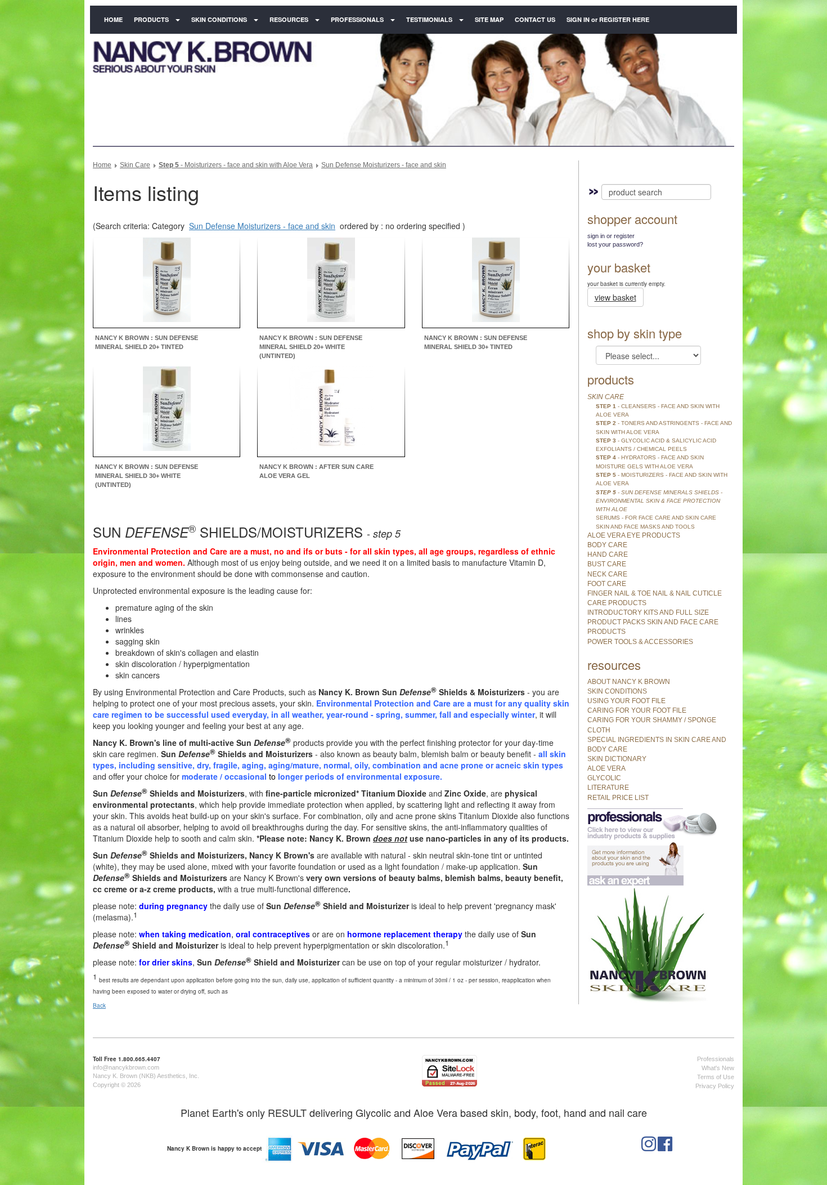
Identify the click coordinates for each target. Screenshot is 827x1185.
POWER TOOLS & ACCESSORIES (640, 642)
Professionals (357, 19)
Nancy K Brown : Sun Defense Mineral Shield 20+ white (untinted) (310, 346)
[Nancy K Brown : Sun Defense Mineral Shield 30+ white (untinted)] (167, 410)
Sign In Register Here (608, 19)
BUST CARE (606, 564)
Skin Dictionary (616, 759)
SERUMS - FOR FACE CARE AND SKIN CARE (656, 518)
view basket (615, 297)
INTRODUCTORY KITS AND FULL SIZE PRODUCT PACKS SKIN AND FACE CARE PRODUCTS (652, 622)
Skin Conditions (219, 19)
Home (113, 19)
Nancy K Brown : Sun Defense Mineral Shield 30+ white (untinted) (146, 475)
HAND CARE (607, 554)
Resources (288, 19)
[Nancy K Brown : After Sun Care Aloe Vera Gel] (331, 410)
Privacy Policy (714, 1086)
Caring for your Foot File (636, 710)
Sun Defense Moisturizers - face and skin (383, 165)
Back (99, 1005)
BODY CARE (607, 545)
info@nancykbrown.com (126, 1067)
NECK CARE (607, 574)
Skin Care (135, 165)
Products (151, 19)
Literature (608, 788)
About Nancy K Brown (628, 682)
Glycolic (604, 778)
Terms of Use (715, 1077)
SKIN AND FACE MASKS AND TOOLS (645, 527)
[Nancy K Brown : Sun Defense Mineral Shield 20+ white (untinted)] (331, 281)
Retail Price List (618, 798)
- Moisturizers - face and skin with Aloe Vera (236, 165)
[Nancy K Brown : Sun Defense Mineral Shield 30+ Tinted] (496, 281)
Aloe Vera (606, 768)
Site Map (489, 19)
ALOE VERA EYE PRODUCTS (633, 535)
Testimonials (429, 19)
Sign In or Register (611, 235)
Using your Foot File (626, 701)
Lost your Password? (615, 244)
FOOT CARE (606, 584)
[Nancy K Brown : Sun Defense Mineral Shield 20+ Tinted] (167, 281)
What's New (718, 1068)
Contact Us (535, 19)
